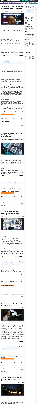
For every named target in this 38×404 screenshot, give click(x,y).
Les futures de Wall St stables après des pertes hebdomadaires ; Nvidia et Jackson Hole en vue (30, 31)
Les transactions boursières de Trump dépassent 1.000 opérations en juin (30, 28)
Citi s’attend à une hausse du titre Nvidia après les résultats (30, 26)
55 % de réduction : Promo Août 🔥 (25, 0)
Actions (16, 2)
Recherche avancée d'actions (25, 1)
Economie (24, 2)
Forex (11, 2)
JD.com (17, 401)
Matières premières (18, 2)
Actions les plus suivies (28, 52)
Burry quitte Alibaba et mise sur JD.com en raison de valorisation (30, 34)
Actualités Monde (27, 2)
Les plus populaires (6, 2)
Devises (26, 6)
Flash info (9, 2)
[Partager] (18, 11)
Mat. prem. (30, 6)
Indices (28, 6)
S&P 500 (26, 17)
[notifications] (35, 0)
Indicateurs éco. (22, 2)
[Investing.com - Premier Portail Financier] (3, 0)
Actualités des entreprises (31, 2)
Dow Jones (26, 18)
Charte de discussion (3, 205)
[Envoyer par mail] (12, 118)
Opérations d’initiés (35, 2)
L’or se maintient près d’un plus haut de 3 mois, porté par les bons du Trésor (30, 23)
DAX (25, 16)
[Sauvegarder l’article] (19, 11)
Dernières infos (2, 2)
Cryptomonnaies (13, 2)
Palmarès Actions (27, 39)
